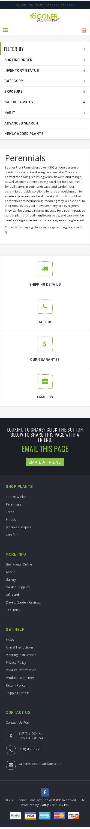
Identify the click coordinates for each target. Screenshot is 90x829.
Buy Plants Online (19, 564)
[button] (6, 30)
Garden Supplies (18, 587)
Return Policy (15, 685)
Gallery (11, 579)
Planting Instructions (21, 655)
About (10, 572)
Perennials (13, 504)
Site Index (13, 610)
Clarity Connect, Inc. (54, 804)
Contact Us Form (18, 722)
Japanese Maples (18, 527)
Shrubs (11, 519)
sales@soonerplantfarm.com (40, 763)
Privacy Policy (16, 662)
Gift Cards (13, 594)
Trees (10, 512)
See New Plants (17, 496)
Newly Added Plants (23, 134)
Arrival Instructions (19, 647)
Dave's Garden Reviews (23, 602)
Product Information (21, 670)
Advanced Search (21, 123)
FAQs (10, 639)
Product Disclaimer (20, 677)
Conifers (12, 535)
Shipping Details (18, 693)
